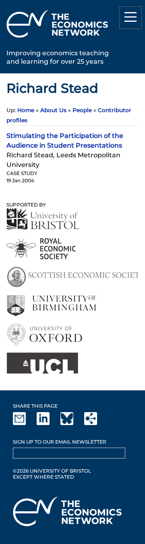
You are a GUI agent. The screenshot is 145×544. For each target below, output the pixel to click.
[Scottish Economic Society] (72, 277)
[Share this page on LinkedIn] (48, 423)
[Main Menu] (130, 17)
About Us (53, 110)
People (82, 110)
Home (25, 110)
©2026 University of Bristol (52, 471)
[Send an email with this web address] (24, 423)
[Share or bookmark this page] (95, 423)
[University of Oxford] (45, 334)
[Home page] (57, 39)
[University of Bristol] (43, 219)
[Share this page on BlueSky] (71, 423)
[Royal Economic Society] (41, 249)
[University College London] (42, 363)
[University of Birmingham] (51, 306)
